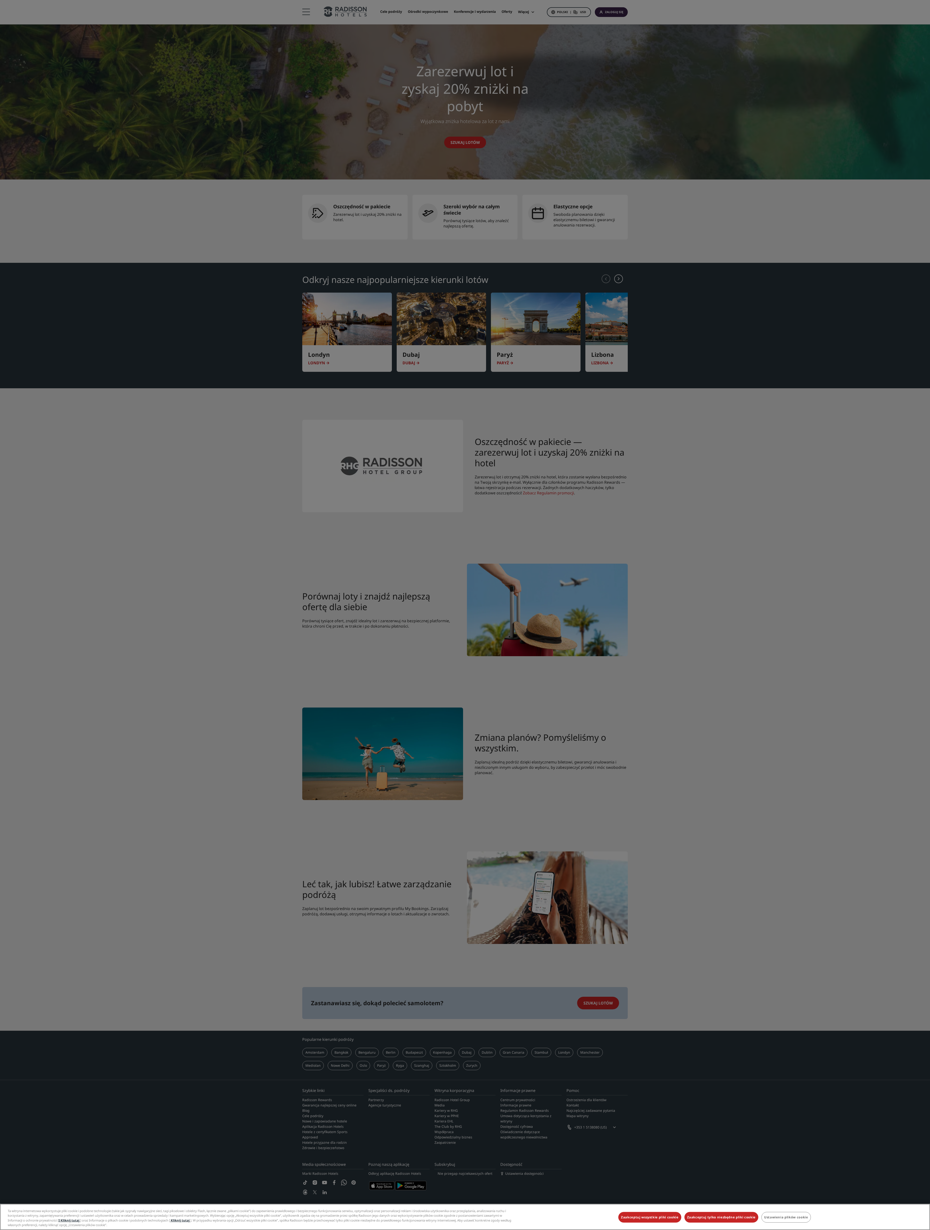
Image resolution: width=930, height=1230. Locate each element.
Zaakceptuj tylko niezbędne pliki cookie (721, 1217)
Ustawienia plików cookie (786, 1217)
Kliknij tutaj (180, 1220)
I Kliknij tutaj (69, 1220)
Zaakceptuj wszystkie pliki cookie (649, 1217)
